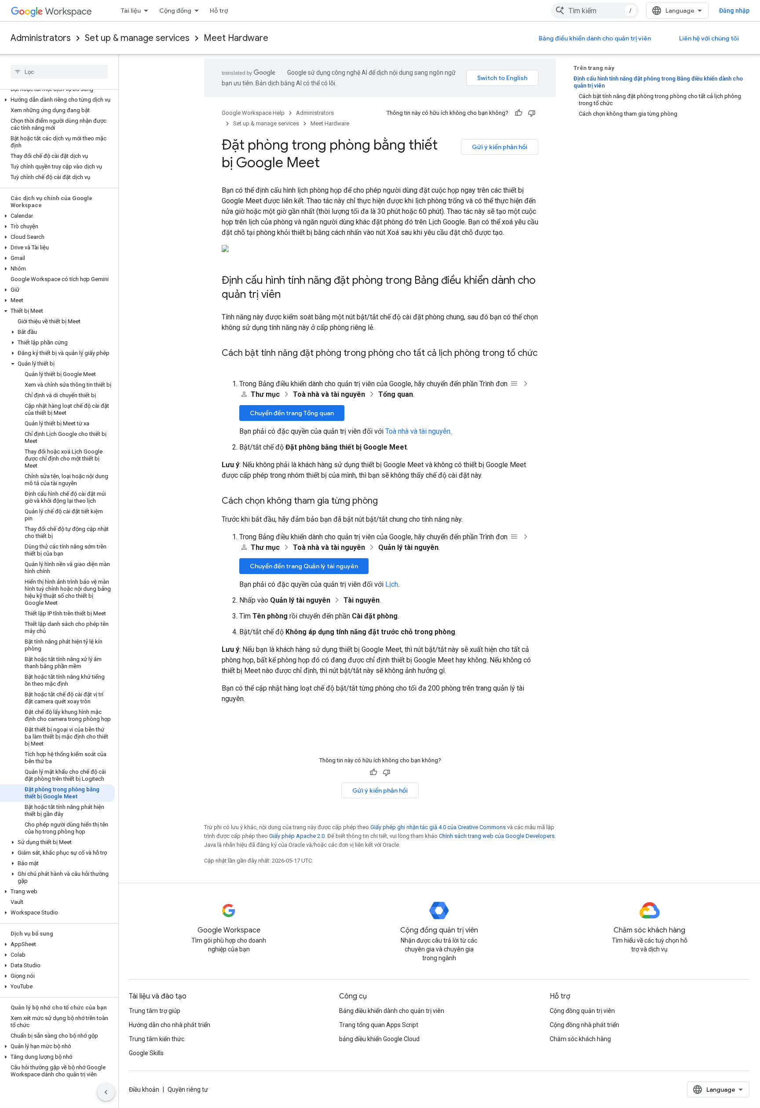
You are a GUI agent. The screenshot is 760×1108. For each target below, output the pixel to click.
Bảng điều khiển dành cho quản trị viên (595, 38)
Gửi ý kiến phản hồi (499, 147)
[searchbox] (59, 72)
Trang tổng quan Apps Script (378, 1024)
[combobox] (595, 10)
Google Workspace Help (253, 113)
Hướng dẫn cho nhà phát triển (169, 1024)
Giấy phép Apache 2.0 (297, 836)
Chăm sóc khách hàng (580, 1038)
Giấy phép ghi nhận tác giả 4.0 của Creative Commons (438, 827)
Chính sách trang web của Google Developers (497, 836)
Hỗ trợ (219, 11)
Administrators (41, 38)
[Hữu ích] (518, 113)
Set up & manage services (137, 38)
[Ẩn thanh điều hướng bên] (106, 1092)
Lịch (391, 584)
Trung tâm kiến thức (156, 1038)
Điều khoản (144, 1089)
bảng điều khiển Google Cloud (379, 1038)
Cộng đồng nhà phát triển (584, 1024)
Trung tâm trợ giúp (154, 1010)
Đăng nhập (734, 10)
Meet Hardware (236, 38)
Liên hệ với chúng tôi (709, 38)
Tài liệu (131, 11)
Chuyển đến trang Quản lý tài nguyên (304, 566)
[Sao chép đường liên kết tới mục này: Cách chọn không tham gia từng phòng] (386, 501)
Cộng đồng (175, 11)
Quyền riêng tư (188, 1089)
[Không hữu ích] (531, 113)
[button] (57, 100)
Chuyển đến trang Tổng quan (292, 413)
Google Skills (146, 1053)
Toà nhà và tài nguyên (417, 431)
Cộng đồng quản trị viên (582, 1010)
